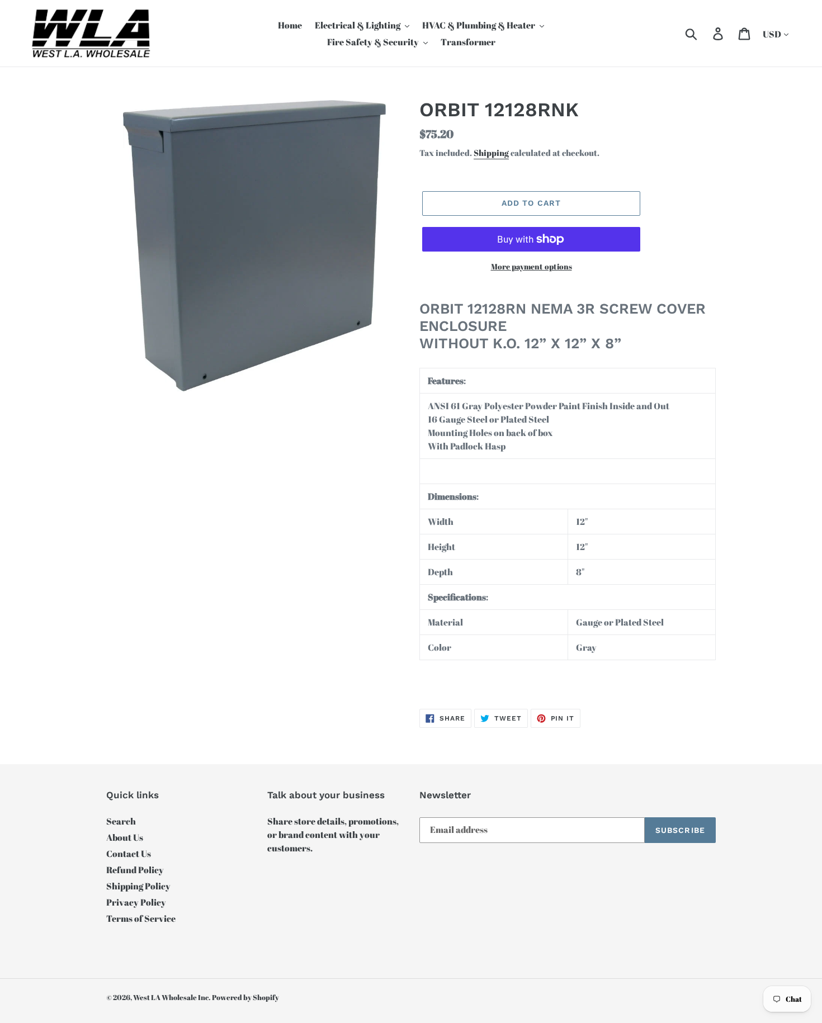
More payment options (531, 266)
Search (121, 821)
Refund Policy (135, 870)
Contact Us (128, 853)
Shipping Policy (138, 886)
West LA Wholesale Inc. (171, 997)
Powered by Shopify (245, 997)
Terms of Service (141, 918)
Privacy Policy (136, 902)
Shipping (491, 152)
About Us (124, 837)
